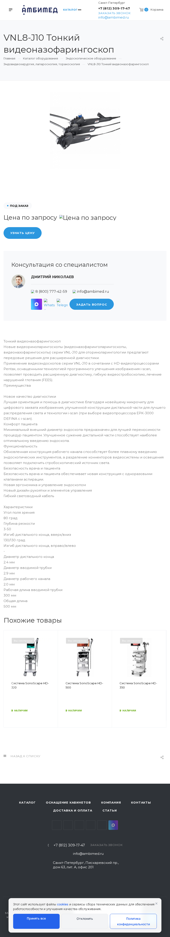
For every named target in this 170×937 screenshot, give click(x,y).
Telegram (68, 825)
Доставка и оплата (72, 810)
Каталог (27, 802)
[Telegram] (62, 304)
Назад (9, 685)
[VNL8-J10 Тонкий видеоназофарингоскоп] (85, 130)
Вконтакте (57, 825)
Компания (111, 802)
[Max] (36, 304)
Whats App (102, 825)
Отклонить (85, 918)
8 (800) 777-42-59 (51, 291)
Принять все (36, 918)
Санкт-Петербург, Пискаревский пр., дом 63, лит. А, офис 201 (86, 865)
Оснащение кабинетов (68, 802)
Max (113, 825)
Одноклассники (90, 825)
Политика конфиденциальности (133, 921)
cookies (62, 904)
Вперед (160, 685)
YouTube (79, 825)
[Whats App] (49, 304)
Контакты (141, 802)
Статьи (109, 810)
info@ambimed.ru (113, 17)
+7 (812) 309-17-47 (114, 8)
